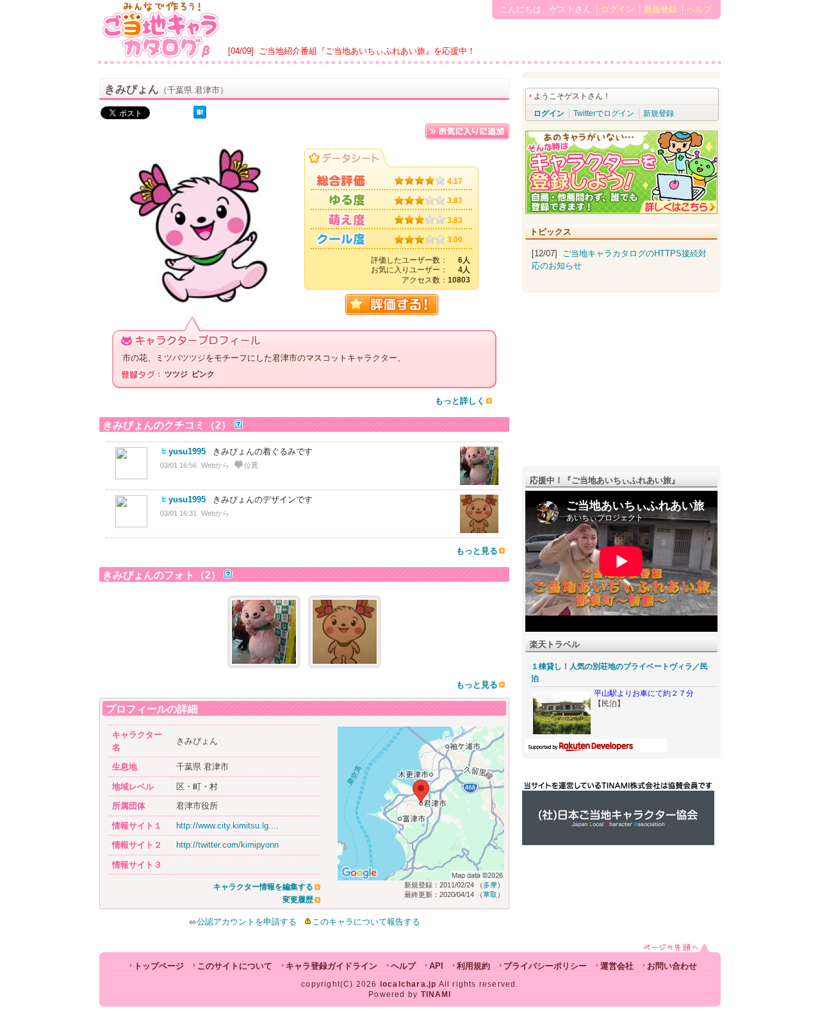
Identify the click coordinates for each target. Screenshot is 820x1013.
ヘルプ (699, 9)
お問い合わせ (672, 966)
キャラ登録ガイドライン (331, 966)
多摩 (490, 885)
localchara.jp (408, 984)
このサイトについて (234, 966)
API (436, 966)
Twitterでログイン (603, 113)
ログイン (617, 9)
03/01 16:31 (178, 513)
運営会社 (617, 966)
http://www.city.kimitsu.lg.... (227, 825)
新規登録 (660, 9)
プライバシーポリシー (545, 966)
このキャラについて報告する (366, 922)
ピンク (203, 374)
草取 (490, 894)
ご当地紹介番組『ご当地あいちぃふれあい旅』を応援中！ (367, 51)
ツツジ (176, 374)
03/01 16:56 (178, 465)
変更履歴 (298, 899)
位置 (251, 465)
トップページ (159, 966)
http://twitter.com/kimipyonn (227, 845)
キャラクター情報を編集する (263, 886)
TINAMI (436, 994)
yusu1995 (187, 451)
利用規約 (473, 966)
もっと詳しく (460, 401)
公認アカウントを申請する (247, 922)
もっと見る (477, 551)
